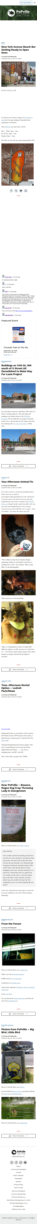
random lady (24, 970)
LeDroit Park (6, 681)
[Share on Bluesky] (20, 190)
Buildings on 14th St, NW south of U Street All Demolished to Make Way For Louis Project (16, 370)
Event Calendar (18, 1175)
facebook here (17, 1094)
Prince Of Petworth (10, 56)
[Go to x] (11, 1162)
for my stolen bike (16, 979)
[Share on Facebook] (11, 190)
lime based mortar (17, 974)
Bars (3, 43)
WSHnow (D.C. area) (18, 1209)
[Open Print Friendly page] (25, 190)
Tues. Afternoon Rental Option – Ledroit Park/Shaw (15, 688)
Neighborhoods (7, 920)
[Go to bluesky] (25, 1162)
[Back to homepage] (5, 2)
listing (3, 740)
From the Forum (11, 923)
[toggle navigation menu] (35, 3)
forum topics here (19, 998)
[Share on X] (16, 190)
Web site (8, 127)
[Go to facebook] (16, 1162)
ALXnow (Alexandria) (18, 1194)
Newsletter (18, 1178)
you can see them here (20, 424)
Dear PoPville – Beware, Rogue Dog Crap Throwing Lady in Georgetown (17, 788)
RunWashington (18, 1206)
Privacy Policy (18, 1184)
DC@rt (22, 1087)
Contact (18, 1172)
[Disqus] (18, 252)
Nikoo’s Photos (24, 846)
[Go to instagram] (20, 1162)
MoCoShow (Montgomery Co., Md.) (18, 1200)
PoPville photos (7, 1025)
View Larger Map (5, 729)
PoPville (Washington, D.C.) (18, 1203)
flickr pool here (17, 1091)
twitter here (6, 1094)
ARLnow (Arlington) (18, 1191)
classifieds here (13, 1001)
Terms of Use (18, 1187)
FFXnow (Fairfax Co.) (19, 1197)
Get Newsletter (26, 2)
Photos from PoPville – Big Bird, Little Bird (17, 1031)
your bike (8, 994)
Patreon (18, 1181)
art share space (15, 983)
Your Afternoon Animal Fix (17, 481)
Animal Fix (5, 478)
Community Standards (18, 1169)
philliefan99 (23, 1123)
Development (6, 361)
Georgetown (6, 781)
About (18, 1166)
